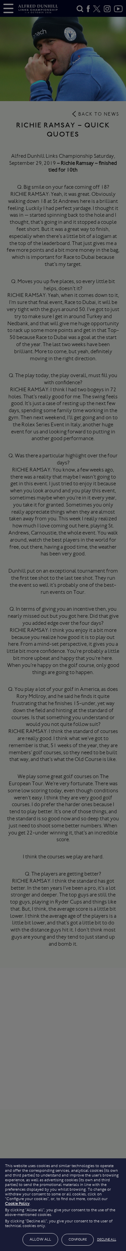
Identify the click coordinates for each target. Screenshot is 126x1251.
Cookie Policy (17, 1203)
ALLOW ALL (40, 1239)
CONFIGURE (78, 1240)
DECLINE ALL (106, 1240)
